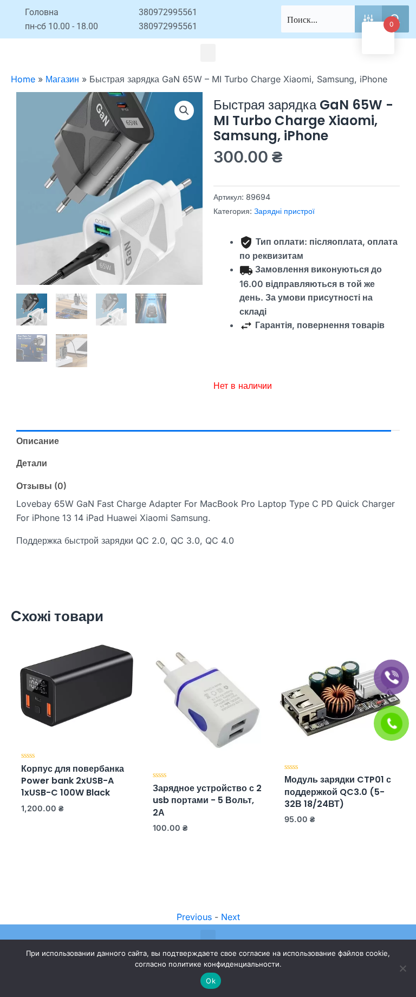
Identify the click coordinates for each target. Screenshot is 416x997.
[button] (208, 53)
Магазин (62, 79)
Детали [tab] (31, 463)
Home (23, 79)
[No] (402, 968)
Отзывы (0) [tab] (41, 485)
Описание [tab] (37, 440)
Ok (211, 980)
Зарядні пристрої (284, 211)
